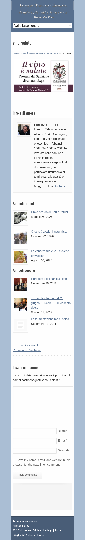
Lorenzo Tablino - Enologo (43, 5)
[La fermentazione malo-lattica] (20, 325)
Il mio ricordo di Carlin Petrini (49, 212)
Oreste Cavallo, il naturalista (49, 231)
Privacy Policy (21, 525)
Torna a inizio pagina (25, 520)
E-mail (62, 440)
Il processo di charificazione (49, 278)
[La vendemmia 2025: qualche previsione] (20, 257)
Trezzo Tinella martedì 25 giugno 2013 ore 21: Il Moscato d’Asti (51, 302)
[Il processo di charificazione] (20, 284)
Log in (40, 535)
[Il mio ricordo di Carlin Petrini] (20, 218)
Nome (62, 430)
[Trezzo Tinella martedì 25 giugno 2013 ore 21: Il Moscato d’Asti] (20, 304)
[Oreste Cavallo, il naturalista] (20, 237)
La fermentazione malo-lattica (50, 319)
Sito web (63, 450)
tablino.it (60, 186)
